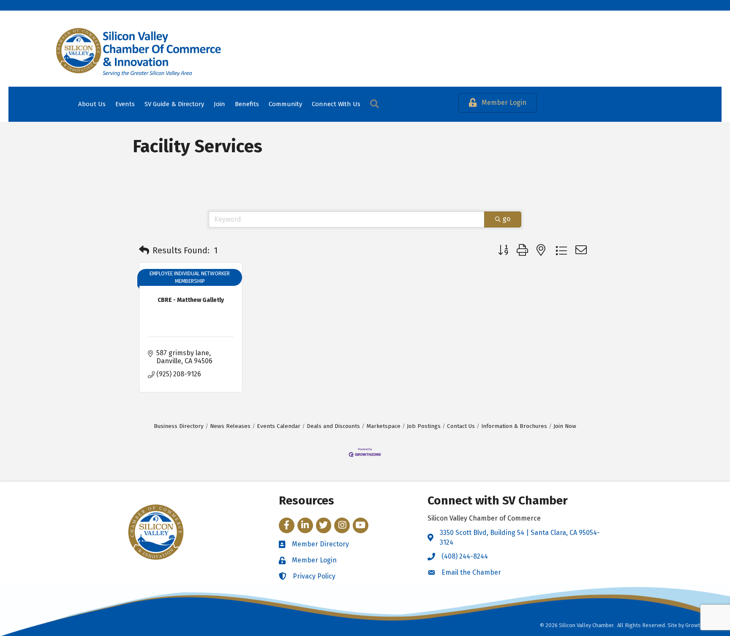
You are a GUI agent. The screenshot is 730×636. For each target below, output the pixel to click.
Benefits (247, 104)
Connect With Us (336, 104)
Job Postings (424, 426)
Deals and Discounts (333, 426)
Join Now (564, 426)
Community (285, 104)
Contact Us (461, 426)
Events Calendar (278, 426)
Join (219, 104)
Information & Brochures (514, 426)
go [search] (506, 219)
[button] (144, 250)
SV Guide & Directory (174, 104)
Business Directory (179, 426)
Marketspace (383, 426)
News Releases (230, 426)
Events (125, 104)
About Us (92, 104)
